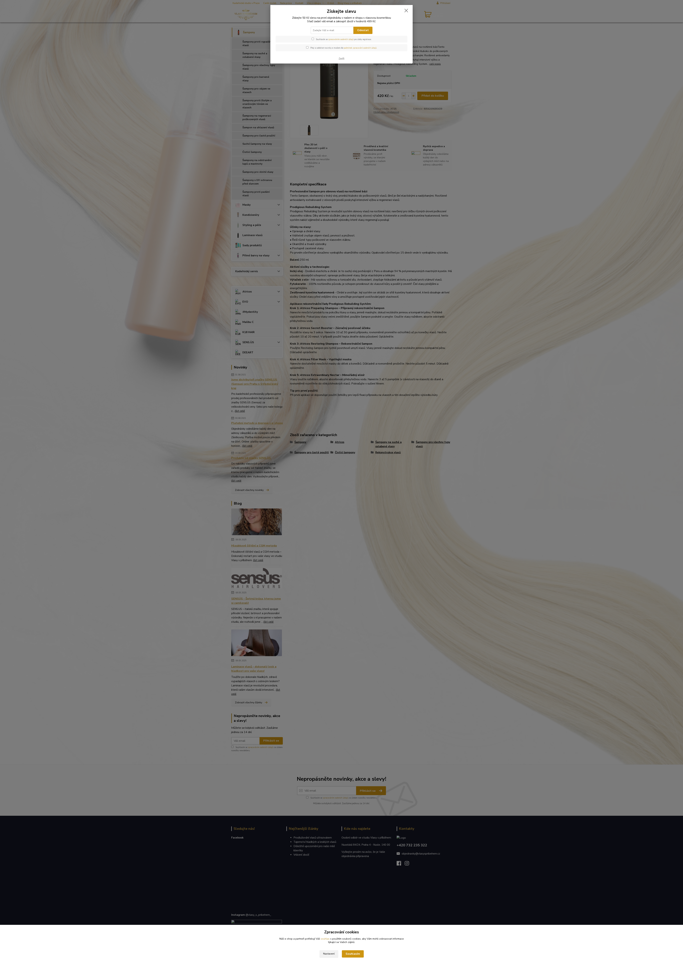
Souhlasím (353, 954)
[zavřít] (406, 10)
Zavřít (341, 58)
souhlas (325, 938)
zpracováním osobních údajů (341, 39)
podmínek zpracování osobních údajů (360, 48)
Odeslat (363, 30)
